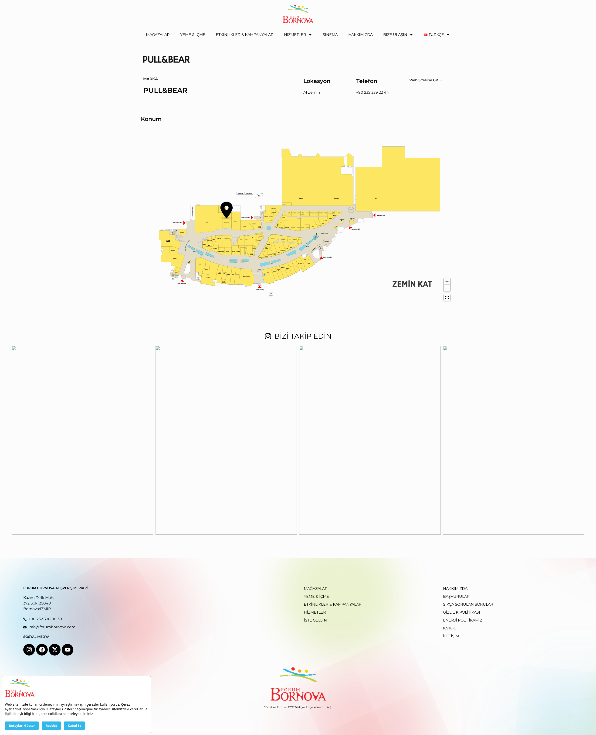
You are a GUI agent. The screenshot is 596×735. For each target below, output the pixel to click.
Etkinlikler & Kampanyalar (245, 34)
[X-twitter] (55, 650)
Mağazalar (158, 34)
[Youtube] (67, 650)
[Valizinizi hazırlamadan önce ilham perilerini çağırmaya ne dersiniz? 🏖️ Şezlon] (370, 440)
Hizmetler (295, 34)
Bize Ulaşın (395, 34)
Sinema (330, 34)
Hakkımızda (360, 34)
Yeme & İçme (192, 34)
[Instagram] (29, 650)
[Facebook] (42, 650)
